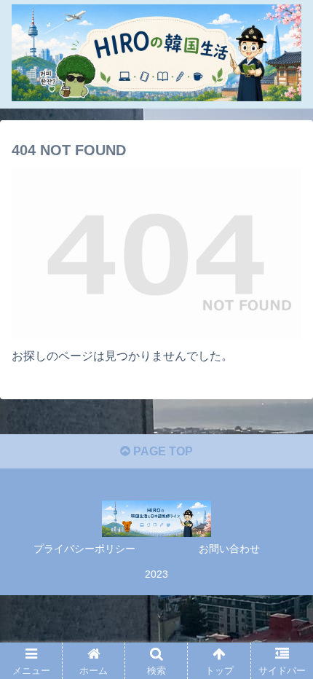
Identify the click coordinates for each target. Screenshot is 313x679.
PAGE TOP (161, 451)
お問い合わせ (229, 548)
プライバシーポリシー (84, 548)
